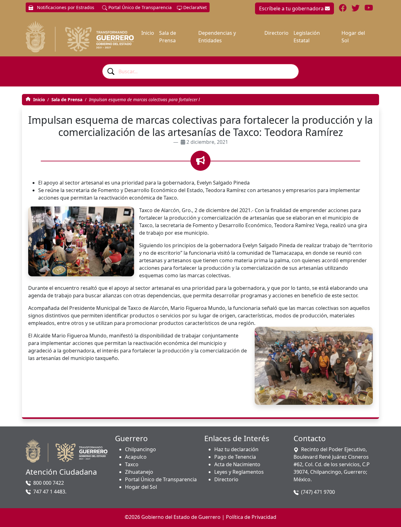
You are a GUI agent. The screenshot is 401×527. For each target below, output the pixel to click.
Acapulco (136, 456)
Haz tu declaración (236, 449)
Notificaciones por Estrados (65, 7)
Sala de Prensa (167, 36)
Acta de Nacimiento (237, 464)
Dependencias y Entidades (217, 36)
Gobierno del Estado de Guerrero (181, 517)
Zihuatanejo (139, 471)
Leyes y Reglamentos (239, 471)
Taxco (131, 464)
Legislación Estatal (307, 36)
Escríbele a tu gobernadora (292, 8)
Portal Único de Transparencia (139, 7)
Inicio (147, 32)
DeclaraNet (194, 7)
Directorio (276, 32)
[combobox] (200, 71)
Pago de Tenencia (235, 456)
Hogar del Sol (353, 36)
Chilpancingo (140, 449)
